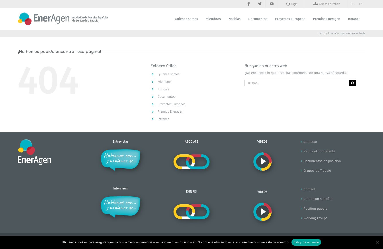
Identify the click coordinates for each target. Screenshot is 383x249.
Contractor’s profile (318, 199)
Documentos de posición (322, 161)
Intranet (163, 119)
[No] (377, 242)
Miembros (165, 82)
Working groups (315, 218)
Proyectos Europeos (172, 104)
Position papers (315, 209)
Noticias (163, 89)
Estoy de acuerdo (306, 242)
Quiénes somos (169, 74)
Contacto (310, 142)
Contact (309, 189)
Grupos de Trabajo (317, 171)
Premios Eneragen (170, 112)
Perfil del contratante (319, 151)
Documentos (166, 97)
